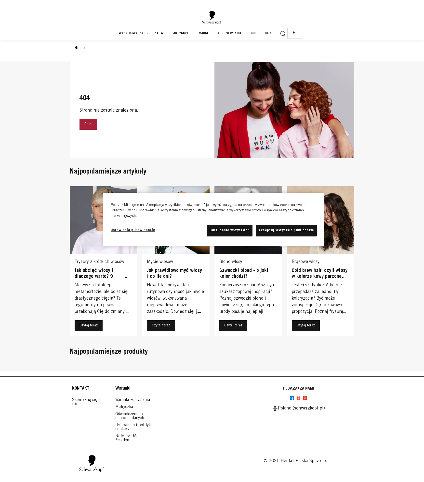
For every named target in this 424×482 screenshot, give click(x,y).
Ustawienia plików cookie (133, 230)
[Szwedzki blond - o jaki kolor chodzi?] (248, 262)
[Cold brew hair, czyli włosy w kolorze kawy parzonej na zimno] (320, 262)
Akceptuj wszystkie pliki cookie (286, 230)
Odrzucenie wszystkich (230, 230)
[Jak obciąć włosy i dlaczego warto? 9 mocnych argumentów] (103, 262)
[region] (213, 219)
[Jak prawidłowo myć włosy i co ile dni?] (176, 262)
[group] (212, 262)
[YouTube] (305, 398)
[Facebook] (292, 398)
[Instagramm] (298, 398)
